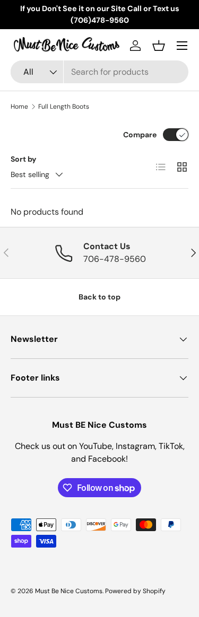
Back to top (99, 297)
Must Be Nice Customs (68, 591)
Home (19, 106)
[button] (158, 45)
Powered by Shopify (135, 591)
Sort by (24, 159)
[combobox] (99, 71)
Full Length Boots (63, 106)
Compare (140, 134)
